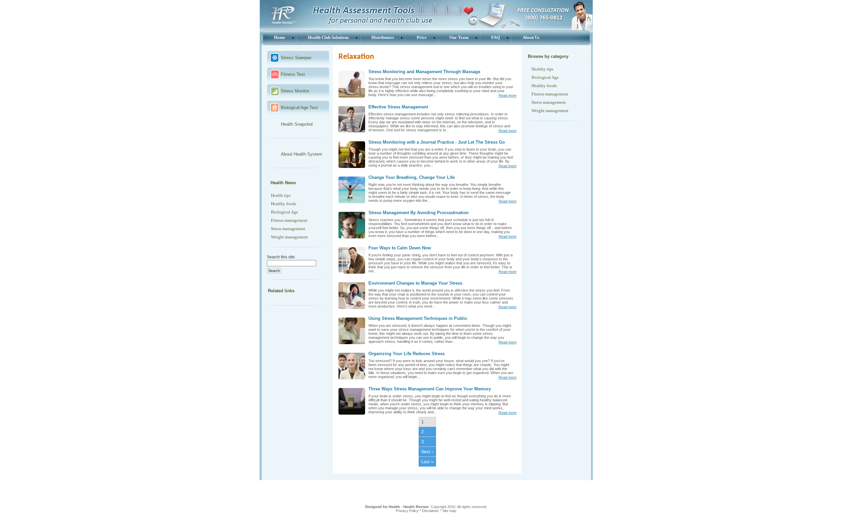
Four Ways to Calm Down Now (399, 247)
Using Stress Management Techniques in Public (417, 318)
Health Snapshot (297, 124)
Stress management (288, 228)
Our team (459, 37)
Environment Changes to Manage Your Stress (415, 283)
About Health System (301, 154)
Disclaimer (430, 511)
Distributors (382, 37)
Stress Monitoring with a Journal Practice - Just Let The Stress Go (436, 142)
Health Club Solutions (328, 37)
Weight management (289, 236)
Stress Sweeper (296, 57)
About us (531, 37)
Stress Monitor (295, 90)
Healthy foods (283, 203)
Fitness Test (293, 74)
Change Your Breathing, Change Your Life (411, 177)
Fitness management (289, 220)
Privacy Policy (407, 511)
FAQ (495, 37)
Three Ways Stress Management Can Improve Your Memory (429, 388)
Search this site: (281, 257)
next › (427, 451)
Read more (508, 95)
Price (422, 37)
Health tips (281, 195)
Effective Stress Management (398, 106)
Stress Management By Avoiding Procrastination (418, 212)
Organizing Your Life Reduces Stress (406, 353)
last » (427, 461)
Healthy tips (542, 68)
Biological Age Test (299, 107)
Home (279, 37)
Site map (449, 511)
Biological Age (284, 211)
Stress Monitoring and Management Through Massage (424, 71)
